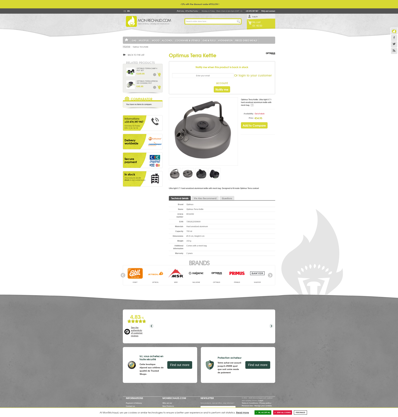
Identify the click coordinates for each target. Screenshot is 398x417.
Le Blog (394, 31)
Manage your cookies (263, 406)
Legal (260, 400)
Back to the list (136, 55)
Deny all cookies (284, 412)
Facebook (394, 38)
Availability (248, 114)
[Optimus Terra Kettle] (203, 131)
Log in (255, 17)
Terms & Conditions (250, 403)
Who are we (167, 403)
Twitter (394, 44)
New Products (168, 406)
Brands (199, 262)
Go (238, 21)
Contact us (130, 406)
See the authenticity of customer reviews (137, 331)
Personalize (300, 412)
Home (126, 46)
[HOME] (127, 40)
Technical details (179, 198)
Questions (227, 198)
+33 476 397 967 (252, 11)
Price (251, 118)
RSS (394, 51)
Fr (125, 11)
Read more (242, 412)
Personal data (247, 406)
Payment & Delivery (134, 403)
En (128, 11)
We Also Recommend (205, 198)
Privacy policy (265, 403)
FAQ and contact (268, 11)
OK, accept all (264, 412)
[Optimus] (270, 56)
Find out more (179, 365)
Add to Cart (159, 74)
